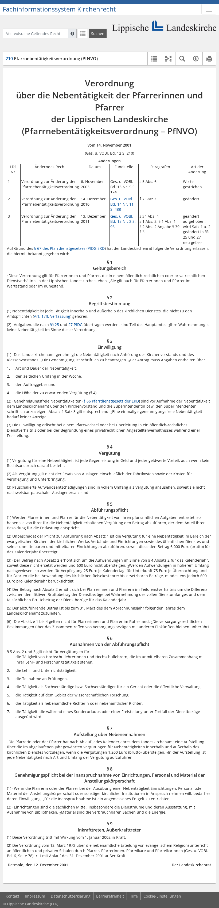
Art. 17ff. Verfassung (52, 316)
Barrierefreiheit (110, 896)
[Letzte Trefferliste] (83, 33)
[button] (168, 58)
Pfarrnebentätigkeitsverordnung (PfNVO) (52, 59)
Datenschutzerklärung (71, 896)
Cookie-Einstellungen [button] (162, 896)
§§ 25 (54, 324)
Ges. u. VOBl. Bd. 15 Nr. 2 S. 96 (123, 221)
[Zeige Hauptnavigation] (208, 9)
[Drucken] (209, 58)
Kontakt (12, 896)
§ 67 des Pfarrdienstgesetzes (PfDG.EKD (69, 248)
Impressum (35, 896)
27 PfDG (75, 324)
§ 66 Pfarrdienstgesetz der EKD (111, 401)
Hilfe (134, 896)
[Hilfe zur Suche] (72, 33)
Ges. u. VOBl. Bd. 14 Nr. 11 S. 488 (122, 204)
